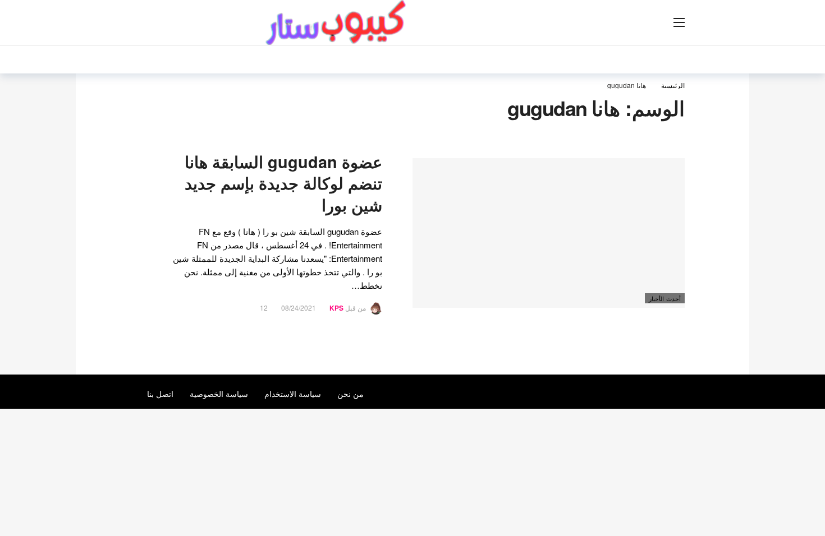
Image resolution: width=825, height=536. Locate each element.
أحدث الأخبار (665, 298)
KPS (336, 308)
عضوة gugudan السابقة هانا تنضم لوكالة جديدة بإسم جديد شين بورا (283, 183)
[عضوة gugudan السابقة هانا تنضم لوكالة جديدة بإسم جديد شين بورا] (548, 233)
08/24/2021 (298, 307)
